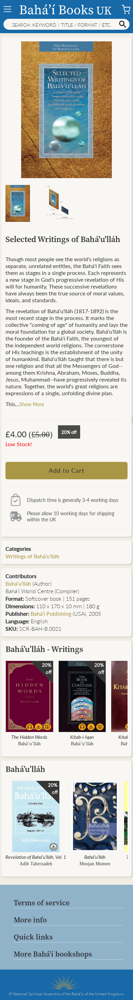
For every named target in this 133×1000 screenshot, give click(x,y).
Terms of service (42, 902)
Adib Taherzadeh (35, 863)
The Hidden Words (29, 736)
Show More (31, 404)
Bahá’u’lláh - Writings (44, 649)
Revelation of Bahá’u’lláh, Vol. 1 (35, 856)
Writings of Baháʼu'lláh (32, 556)
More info (30, 920)
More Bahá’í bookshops (53, 954)
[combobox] (66, 24)
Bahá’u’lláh (18, 583)
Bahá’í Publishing (51, 613)
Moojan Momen (94, 863)
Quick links (33, 937)
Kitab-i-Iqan (82, 736)
